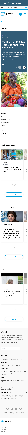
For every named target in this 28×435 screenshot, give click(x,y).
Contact (2, 424)
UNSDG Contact (5, 385)
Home (2, 21)
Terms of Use (4, 433)
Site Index (3, 431)
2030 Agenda (4, 368)
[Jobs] (26, 377)
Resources (4, 362)
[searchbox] (14, 133)
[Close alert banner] (26, 3)
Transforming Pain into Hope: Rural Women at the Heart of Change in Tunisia (12, 294)
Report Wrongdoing (6, 392)
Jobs (2, 377)
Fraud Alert (3, 427)
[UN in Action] (26, 355)
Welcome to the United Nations (11, 7)
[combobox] (14, 133)
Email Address (5, 346)
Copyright (3, 425)
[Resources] (26, 362)
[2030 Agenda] (26, 368)
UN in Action (4, 355)
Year (2, 130)
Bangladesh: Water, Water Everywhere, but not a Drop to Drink (12, 169)
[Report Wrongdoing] (26, 392)
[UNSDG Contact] (26, 385)
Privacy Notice (4, 429)
